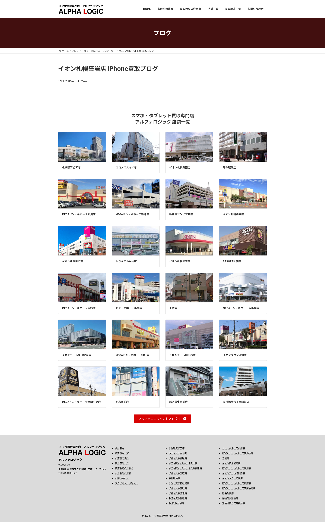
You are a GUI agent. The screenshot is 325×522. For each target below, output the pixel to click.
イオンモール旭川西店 (182, 355)
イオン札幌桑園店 (179, 167)
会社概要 (119, 448)
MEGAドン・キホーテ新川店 (79, 214)
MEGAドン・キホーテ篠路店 (132, 214)
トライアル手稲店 (126, 261)
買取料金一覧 (122, 453)
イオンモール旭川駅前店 (76, 355)
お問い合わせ (122, 478)
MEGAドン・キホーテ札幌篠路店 (185, 468)
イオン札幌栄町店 (72, 261)
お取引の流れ (122, 458)
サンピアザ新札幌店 (179, 483)
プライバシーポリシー (126, 483)
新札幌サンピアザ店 (181, 214)
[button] (162, 418)
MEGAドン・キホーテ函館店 (79, 308)
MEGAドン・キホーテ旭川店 (132, 355)
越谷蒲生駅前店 (178, 402)
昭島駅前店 (122, 402)
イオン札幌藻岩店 (179, 261)
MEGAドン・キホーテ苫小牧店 (241, 308)
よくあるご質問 (123, 473)
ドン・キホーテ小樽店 (129, 308)
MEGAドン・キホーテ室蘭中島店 (81, 402)
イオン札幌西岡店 (233, 214)
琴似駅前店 (229, 167)
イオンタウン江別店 (235, 355)
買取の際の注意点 (124, 468)
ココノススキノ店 (126, 167)
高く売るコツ (122, 463)
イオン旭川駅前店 (231, 463)
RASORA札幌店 (232, 261)
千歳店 (173, 308)
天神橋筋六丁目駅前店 (236, 402)
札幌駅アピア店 (71, 167)
